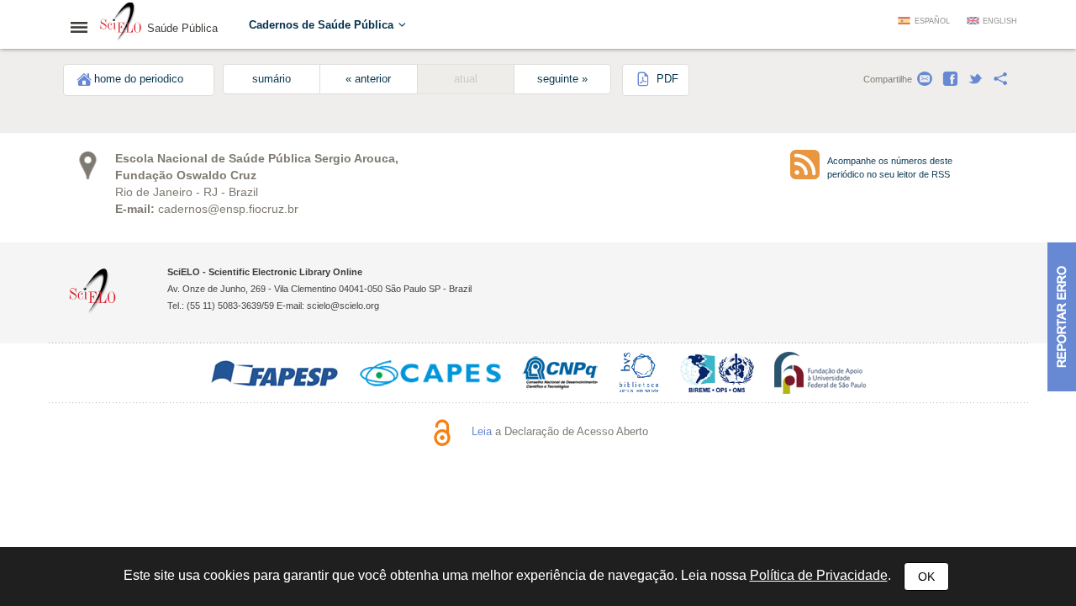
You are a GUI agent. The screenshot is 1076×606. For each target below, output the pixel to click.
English (1000, 21)
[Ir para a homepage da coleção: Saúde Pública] (121, 24)
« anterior (368, 79)
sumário (271, 79)
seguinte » (562, 79)
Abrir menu (84, 27)
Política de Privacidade (819, 575)
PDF (665, 79)
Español (932, 21)
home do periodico (138, 79)
